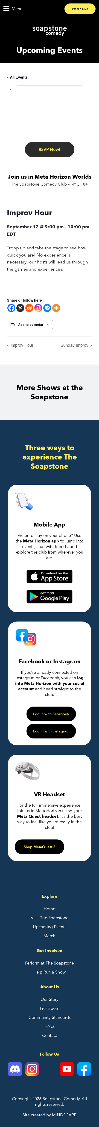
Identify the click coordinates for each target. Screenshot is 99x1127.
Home (49, 908)
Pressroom (49, 1008)
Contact (49, 1035)
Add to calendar (30, 324)
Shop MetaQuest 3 (39, 847)
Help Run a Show (49, 972)
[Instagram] (38, 308)
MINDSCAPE (64, 1115)
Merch (49, 935)
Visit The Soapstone (49, 917)
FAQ (49, 1026)
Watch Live (80, 9)
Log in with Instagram (51, 731)
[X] (20, 308)
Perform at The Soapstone (49, 963)
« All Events (17, 77)
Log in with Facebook (51, 714)
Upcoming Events (49, 926)
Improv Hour (21, 345)
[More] (56, 308)
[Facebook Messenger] (47, 308)
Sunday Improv (75, 345)
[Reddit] (29, 308)
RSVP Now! (49, 149)
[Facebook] (11, 308)
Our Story (49, 999)
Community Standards (50, 1017)
